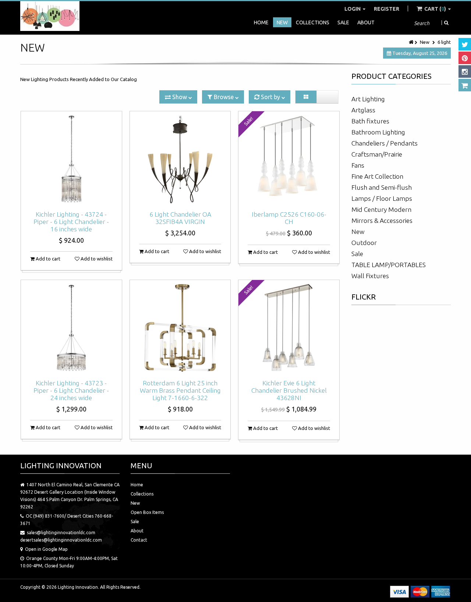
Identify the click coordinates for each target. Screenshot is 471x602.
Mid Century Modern (381, 209)
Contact (139, 540)
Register (386, 9)
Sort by (270, 97)
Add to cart (47, 258)
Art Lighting (368, 98)
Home (261, 22)
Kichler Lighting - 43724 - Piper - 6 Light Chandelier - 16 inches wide (71, 221)
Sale (343, 22)
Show (179, 97)
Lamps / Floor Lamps (381, 198)
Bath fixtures (370, 121)
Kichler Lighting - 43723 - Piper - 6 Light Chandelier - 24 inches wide (71, 390)
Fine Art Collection (377, 176)
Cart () (435, 9)
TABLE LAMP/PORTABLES (388, 264)
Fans (357, 165)
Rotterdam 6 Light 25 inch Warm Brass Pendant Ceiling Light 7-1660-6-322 (180, 390)
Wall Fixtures (370, 275)
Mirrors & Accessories (381, 220)
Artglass (363, 109)
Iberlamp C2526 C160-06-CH (289, 218)
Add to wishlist (96, 258)
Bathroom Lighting (378, 132)
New (282, 22)
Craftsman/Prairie (376, 154)
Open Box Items (147, 512)
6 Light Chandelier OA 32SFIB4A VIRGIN (180, 218)
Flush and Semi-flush (381, 187)
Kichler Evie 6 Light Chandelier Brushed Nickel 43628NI (289, 390)
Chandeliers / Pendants (384, 143)
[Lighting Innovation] (49, 16)
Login (353, 9)
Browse (223, 97)
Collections (312, 22)
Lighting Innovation (78, 587)
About (366, 22)
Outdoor (364, 242)
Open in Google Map (46, 549)
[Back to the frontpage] (412, 42)
